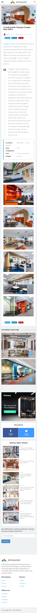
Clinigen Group (8, 44)
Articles (21, 586)
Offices (21, 580)
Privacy (3, 583)
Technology (19, 34)
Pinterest (4, 602)
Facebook (4, 594)
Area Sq (6, 64)
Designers (22, 583)
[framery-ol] (18, 406)
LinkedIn (4, 597)
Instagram (4, 599)
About (3, 580)
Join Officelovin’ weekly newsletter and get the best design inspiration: (17, 530)
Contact (4, 586)
